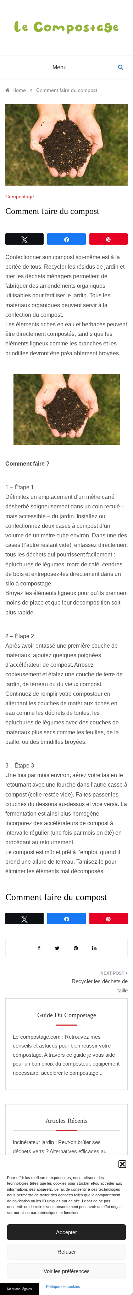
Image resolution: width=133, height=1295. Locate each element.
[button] (122, 1164)
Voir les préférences (67, 1271)
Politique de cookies (63, 1286)
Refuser (66, 1252)
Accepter (66, 1232)
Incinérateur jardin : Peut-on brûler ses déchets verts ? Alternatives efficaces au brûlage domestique (59, 1151)
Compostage (19, 196)
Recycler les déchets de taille (100, 985)
